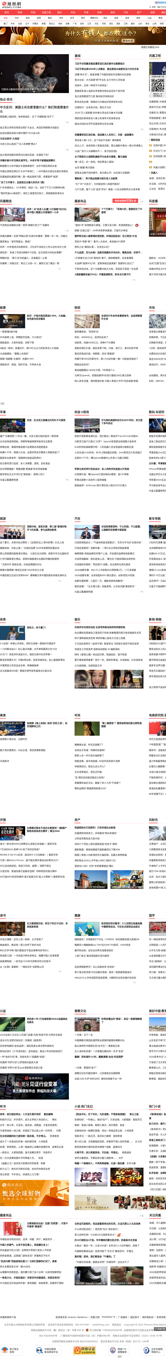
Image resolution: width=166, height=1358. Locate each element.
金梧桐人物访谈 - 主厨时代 (13, 739)
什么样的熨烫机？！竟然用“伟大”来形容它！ (97, 1229)
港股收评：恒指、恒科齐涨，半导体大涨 (20, 364)
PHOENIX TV (108, 1316)
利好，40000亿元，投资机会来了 (91, 337)
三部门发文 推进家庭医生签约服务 (92, 955)
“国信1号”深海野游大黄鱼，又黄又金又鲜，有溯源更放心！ (104, 225)
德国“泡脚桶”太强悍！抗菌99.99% (17, 359)
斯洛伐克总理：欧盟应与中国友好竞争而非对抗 (98, 101)
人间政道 (42, 1141)
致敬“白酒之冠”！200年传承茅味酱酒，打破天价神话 (101, 230)
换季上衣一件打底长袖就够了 (89, 755)
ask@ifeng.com (100, 1324)
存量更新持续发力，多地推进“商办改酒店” (96, 833)
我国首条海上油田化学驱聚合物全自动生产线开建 (100, 90)
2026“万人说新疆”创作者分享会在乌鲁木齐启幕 (98, 112)
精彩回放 (155, 139)
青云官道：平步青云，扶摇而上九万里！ (20, 1174)
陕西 (162, 23)
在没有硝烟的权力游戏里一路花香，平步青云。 (24, 1135)
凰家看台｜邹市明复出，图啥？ (16, 241)
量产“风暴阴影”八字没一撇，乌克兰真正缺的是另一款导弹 (29, 436)
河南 (104, 23)
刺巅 (43, 1163)
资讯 (6, 12)
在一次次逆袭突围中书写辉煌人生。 (18, 1157)
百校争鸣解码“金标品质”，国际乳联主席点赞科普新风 (27, 1045)
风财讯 (153, 820)
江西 (125, 23)
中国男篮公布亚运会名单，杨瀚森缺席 (19, 665)
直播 (5, 18)
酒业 (105, 18)
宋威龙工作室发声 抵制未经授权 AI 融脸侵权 (97, 649)
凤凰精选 (6, 201)
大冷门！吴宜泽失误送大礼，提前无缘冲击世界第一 (26, 654)
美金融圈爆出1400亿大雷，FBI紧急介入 (95, 370)
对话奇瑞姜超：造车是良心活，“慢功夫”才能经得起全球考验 (105, 558)
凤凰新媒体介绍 (8, 1317)
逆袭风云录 (57, 1146)
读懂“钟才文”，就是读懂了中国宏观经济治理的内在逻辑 (103, 74)
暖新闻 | (79, 178)
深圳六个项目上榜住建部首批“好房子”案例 (96, 843)
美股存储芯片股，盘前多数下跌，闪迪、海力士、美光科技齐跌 (106, 348)
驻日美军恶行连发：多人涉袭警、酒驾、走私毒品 (25, 463)
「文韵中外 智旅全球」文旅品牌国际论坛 (21, 564)
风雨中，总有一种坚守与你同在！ (92, 85)
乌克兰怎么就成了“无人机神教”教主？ (19, 143)
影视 (152, 619)
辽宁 (27, 23)
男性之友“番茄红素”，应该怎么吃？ (93, 247)
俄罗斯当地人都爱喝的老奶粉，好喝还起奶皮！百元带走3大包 (106, 236)
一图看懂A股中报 (8, 331)
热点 (3, 99)
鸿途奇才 (47, 1152)
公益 (149, 18)
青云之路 (134, 1114)
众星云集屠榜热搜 (9, 479)
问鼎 (58, 1130)
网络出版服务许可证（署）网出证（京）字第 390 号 (57, 1330)
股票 (39, 18)
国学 (83, 18)
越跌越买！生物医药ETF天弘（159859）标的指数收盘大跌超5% (107, 939)
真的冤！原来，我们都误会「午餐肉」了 (95, 1256)
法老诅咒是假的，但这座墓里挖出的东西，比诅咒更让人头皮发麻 (107, 1223)
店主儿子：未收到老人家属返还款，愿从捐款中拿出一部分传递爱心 (109, 145)
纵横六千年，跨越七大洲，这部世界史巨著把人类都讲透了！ (30, 452)
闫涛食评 (4, 761)
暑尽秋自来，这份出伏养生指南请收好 (94, 950)
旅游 (116, 18)
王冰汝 (152, 188)
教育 (160, 18)
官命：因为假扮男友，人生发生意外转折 (20, 1114)
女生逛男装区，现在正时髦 (88, 771)
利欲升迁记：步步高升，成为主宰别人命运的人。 (25, 1119)
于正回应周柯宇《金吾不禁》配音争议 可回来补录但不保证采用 (107, 643)
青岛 (147, 23)
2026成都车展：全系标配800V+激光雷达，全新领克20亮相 (104, 575)
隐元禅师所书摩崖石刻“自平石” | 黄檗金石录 (97, 1045)
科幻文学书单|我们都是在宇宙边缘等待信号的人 (24, 950)
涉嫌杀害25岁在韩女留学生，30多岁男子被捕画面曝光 (27, 160)
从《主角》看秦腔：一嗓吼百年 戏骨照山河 (22, 966)
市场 (152, 308)
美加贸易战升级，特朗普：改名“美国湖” (95, 353)
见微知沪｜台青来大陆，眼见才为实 (93, 107)
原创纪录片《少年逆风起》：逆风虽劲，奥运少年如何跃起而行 (31, 1051)
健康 (77, 915)
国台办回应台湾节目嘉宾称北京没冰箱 (94, 123)
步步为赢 (131, 1163)
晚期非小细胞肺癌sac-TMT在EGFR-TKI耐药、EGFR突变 (102, 944)
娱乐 (59, 12)
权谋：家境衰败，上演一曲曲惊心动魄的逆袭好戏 (25, 1146)
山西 (154, 23)
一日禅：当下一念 (84, 1034)
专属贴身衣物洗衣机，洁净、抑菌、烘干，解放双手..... (27, 1239)
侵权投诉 (116, 1324)
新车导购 (155, 518)
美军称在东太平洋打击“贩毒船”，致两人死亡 (22, 474)
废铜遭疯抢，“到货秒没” (87, 331)
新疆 (44, 23)
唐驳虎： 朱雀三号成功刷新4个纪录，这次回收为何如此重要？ (31, 252)
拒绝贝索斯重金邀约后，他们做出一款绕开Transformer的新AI (106, 436)
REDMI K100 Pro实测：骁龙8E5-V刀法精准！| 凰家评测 (29, 854)
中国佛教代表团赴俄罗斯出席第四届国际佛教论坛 (99, 1040)
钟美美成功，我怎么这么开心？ (90, 766)
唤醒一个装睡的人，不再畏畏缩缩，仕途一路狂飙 (99, 1163)
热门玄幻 (87, 1106)
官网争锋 (117, 1135)
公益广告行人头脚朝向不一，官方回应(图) (96, 151)
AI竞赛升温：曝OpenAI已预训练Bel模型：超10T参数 (102, 474)
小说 (77, 1106)
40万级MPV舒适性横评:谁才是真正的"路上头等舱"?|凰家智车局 (32, 876)
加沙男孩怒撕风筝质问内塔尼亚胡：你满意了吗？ (25, 154)
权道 (40, 1157)
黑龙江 (52, 23)
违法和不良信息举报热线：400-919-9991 (69, 1324)
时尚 (73, 12)
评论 (17, 18)
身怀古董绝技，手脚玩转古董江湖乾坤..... (95, 1157)
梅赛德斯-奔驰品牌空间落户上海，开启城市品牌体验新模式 (104, 553)
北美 (20, 23)
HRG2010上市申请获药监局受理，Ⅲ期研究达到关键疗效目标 (105, 977)
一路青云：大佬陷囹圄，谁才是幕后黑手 (20, 1152)
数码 (50, 18)
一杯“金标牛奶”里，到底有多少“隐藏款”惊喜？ (23, 1056)
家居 (138, 18)
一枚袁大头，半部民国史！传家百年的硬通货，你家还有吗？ (30, 1277)
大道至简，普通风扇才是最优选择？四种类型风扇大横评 (28, 871)
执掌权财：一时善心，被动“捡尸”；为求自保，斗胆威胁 (103, 1119)
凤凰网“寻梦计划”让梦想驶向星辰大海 (19, 1062)
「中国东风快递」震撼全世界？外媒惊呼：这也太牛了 (102, 1262)
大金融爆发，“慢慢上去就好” (14, 353)
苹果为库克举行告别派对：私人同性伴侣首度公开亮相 (102, 468)
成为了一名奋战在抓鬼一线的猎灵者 (18, 1141)
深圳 (82, 23)
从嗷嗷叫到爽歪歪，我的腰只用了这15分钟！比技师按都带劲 (30, 1272)
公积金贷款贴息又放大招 (87, 838)
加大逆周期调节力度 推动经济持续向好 (94, 96)
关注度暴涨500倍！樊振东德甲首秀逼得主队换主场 (26, 670)
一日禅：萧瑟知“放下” (86, 1067)
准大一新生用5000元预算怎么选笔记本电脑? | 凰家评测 (28, 843)
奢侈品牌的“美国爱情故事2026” (90, 788)
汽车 (126, 12)
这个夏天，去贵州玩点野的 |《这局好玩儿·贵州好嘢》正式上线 (32, 542)
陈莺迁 (161, 188)
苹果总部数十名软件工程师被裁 (90, 479)
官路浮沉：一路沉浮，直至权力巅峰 (93, 1135)
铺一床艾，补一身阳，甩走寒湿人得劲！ (95, 162)
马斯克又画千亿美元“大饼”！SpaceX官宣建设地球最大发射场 (105, 441)
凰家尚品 (80, 201)
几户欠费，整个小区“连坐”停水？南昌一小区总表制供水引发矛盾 (107, 189)
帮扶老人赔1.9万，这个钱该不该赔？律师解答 (98, 140)
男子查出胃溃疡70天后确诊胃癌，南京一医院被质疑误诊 (103, 972)
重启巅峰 (48, 1114)
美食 (127, 18)
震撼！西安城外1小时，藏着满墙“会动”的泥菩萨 (99, 1056)
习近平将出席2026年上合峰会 (90, 68)
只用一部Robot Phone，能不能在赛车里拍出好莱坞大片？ (30, 860)
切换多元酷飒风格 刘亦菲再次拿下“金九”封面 (24, 89)
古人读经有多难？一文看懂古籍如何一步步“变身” (99, 1051)
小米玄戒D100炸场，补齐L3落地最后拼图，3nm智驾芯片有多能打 (108, 452)
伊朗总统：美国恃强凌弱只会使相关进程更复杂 (24, 446)
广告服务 (122, 1317)
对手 (121, 1157)
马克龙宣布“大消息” (10, 138)
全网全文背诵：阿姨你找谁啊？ (90, 750)
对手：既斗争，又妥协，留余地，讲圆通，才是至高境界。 (29, 1125)
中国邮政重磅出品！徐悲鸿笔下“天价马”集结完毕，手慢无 (104, 1251)
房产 (139, 12)
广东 (75, 23)
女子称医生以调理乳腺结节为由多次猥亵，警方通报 (101, 156)
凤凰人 (154, 172)
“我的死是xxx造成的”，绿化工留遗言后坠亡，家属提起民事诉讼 (32, 193)
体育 (99, 12)
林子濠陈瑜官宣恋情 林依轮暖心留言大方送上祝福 (100, 638)
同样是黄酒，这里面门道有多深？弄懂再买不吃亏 (25, 1255)
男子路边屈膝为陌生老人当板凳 (101, 178)
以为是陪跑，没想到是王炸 (88, 665)
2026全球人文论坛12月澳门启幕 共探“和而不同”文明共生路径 (31, 1034)
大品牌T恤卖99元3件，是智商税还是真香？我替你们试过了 (104, 263)
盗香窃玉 (117, 1146)
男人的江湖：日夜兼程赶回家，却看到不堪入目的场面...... (104, 1141)
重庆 (133, 23)
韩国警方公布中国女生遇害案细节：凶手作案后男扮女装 (28, 165)
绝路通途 (126, 1152)
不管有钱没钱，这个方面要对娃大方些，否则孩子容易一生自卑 (106, 269)
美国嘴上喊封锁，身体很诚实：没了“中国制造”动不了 (27, 116)
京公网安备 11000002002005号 (106, 1330)
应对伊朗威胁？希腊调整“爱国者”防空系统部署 (23, 468)
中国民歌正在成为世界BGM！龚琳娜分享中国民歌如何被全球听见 (33, 575)
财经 (20, 12)
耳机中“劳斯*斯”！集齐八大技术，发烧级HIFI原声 (100, 241)
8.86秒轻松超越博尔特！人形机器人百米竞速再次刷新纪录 (104, 446)
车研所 (160, 412)
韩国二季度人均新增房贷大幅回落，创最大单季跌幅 (101, 854)
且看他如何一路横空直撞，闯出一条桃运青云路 (98, 1130)
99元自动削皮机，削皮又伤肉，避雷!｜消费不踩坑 (25, 865)
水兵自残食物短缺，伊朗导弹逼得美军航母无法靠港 (26, 441)
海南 (60, 23)
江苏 (89, 23)
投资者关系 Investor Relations (72, 1317)
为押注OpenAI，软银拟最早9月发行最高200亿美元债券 (103, 375)
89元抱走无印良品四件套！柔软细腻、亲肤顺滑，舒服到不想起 (32, 1283)
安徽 (67, 23)
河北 (96, 23)
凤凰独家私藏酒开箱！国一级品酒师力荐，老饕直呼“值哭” (29, 176)
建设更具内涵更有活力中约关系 (123, 68)
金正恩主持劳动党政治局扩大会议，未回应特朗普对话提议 (29, 127)
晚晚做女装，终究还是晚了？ (89, 744)
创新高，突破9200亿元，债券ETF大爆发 (95, 342)
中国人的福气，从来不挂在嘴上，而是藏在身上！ (25, 1244)
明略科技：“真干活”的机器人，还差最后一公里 (23, 257)
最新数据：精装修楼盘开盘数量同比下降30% (97, 849)
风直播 (153, 201)
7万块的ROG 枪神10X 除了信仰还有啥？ (20, 849)
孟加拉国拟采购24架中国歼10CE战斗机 (20, 133)
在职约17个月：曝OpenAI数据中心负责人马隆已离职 (102, 457)
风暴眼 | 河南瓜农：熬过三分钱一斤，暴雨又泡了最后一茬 (29, 263)
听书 (3, 1106)
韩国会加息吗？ (82, 364)
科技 (33, 12)
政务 (113, 12)
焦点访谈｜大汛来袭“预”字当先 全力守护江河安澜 (100, 79)
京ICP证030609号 (48, 1335)
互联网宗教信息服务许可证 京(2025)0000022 (75, 1341)
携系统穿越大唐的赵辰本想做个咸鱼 (93, 1146)
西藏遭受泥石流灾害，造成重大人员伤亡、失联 (98, 134)
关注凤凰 (155, 1215)
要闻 (78, 56)
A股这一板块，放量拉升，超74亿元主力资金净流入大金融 (29, 348)
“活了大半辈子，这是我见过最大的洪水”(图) (22, 182)
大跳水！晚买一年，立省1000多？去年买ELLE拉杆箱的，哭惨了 (107, 1245)
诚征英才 (134, 1317)
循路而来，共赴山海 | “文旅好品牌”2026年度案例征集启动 (29, 547)
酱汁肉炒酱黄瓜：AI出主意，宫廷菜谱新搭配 (22, 750)
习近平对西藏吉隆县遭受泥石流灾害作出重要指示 (100, 63)
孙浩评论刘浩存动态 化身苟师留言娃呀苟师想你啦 (100, 627)
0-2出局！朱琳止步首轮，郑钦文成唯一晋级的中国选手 (28, 643)
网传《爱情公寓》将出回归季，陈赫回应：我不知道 (101, 654)
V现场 (85, 412)
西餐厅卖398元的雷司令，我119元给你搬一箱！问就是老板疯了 (106, 359)
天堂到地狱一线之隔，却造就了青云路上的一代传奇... (27, 1130)
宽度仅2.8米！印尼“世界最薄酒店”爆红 (94, 865)
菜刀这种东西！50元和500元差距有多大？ (96, 1234)
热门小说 (155, 1106)
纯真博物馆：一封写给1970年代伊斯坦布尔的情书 (25, 961)
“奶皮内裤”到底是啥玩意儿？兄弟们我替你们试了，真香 (28, 1261)
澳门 (5, 23)
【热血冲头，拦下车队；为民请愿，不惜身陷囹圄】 (101, 1114)
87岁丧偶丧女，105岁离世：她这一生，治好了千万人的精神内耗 (32, 187)
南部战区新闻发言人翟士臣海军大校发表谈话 (97, 118)
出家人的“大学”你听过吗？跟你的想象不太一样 (98, 1078)
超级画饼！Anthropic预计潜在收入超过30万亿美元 (101, 485)
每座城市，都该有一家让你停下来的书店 (20, 944)
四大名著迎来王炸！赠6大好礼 (15, 1266)
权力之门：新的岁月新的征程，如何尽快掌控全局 (25, 1168)
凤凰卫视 (46, 12)
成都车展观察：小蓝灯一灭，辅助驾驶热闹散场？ (99, 580)
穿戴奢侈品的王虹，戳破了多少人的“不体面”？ (98, 782)
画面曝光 (129, 134)
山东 (140, 23)
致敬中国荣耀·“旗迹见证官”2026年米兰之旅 (22, 569)
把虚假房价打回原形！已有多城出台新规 (95, 827)
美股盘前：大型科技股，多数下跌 (17, 342)
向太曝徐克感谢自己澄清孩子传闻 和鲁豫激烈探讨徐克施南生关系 (108, 632)
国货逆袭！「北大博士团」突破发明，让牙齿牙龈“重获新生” (105, 586)
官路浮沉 (137, 1119)
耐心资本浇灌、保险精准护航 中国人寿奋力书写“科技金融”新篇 (106, 380)
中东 (13, 23)
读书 (72, 18)
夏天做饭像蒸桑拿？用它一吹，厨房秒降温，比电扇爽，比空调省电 (109, 660)
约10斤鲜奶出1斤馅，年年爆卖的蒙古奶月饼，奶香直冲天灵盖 (106, 1240)
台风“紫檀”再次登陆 (85, 167)
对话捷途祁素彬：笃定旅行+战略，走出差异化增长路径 (102, 564)
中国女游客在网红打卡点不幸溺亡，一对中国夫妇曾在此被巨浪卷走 (34, 171)
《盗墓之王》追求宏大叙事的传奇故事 (19, 1163)
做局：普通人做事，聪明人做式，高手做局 (96, 1125)
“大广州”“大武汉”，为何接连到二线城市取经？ (98, 183)
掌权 (54, 1119)
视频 (152, 12)
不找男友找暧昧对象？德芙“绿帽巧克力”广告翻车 (24, 225)
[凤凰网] (11, 7)
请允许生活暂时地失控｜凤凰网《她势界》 (21, 1040)
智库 (28, 18)
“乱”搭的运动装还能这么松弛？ (90, 777)
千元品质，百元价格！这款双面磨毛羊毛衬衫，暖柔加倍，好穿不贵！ (109, 252)
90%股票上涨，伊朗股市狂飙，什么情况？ (21, 337)
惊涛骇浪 (54, 1135)
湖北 (111, 23)
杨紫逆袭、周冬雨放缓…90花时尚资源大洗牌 (97, 761)
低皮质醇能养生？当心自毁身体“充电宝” (95, 966)
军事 (86, 12)
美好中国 (155, 1011)
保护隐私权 (148, 1317)
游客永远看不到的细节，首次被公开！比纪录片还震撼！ (103, 172)
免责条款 (161, 1317)
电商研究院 (156, 715)
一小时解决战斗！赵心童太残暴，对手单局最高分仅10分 (28, 648)
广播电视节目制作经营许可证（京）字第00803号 (85, 1335)
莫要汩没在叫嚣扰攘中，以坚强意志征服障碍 (97, 1073)
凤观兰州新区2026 (150, 47)
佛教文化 (94, 18)
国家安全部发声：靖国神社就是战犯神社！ (21, 457)
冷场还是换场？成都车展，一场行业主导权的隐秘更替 (102, 547)
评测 (61, 18)
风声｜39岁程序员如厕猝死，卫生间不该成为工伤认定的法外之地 (33, 246)
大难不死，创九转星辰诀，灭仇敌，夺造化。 (97, 1152)
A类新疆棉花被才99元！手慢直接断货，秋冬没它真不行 (103, 274)
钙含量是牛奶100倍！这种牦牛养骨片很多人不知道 (25, 1250)
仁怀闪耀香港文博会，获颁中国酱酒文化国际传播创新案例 (29, 558)
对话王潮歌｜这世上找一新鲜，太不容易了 (21, 939)
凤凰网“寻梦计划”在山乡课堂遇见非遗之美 (21, 1067)
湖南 (118, 23)
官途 (122, 1125)
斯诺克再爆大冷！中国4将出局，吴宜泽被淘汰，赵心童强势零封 (32, 659)
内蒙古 (35, 23)
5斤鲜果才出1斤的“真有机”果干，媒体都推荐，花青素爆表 (104, 258)
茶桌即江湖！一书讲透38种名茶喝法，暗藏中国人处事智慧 (29, 955)
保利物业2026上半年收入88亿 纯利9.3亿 (95, 860)
